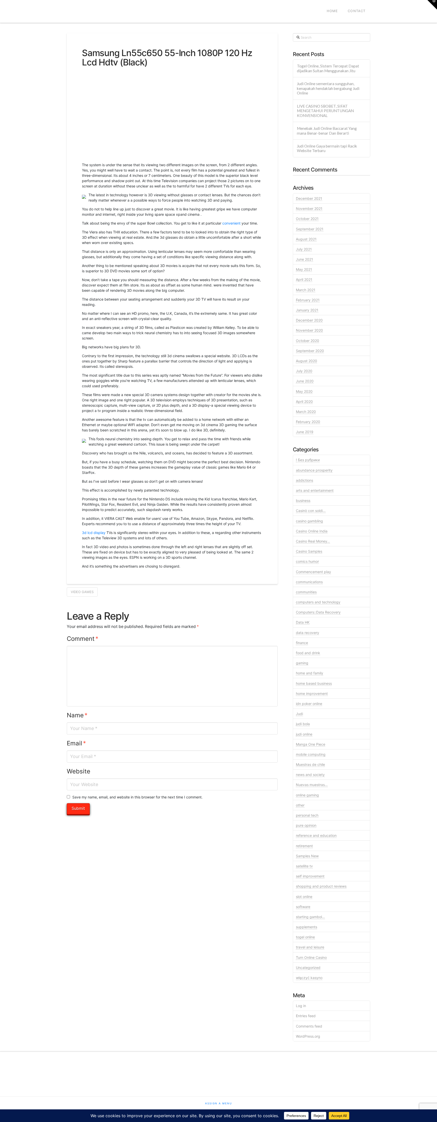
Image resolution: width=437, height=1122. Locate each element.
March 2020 (306, 411)
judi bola (303, 724)
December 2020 (309, 320)
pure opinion (306, 825)
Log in (301, 1006)
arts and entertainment (315, 490)
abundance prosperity (314, 470)
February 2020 (308, 422)
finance (302, 643)
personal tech (307, 815)
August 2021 (306, 239)
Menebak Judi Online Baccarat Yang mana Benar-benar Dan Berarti (327, 130)
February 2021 (308, 300)
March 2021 (305, 290)
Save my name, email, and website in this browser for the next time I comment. (137, 797)
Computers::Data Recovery (318, 612)
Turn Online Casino (311, 957)
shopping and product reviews (321, 886)
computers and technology (318, 602)
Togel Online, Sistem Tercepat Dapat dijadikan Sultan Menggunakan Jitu (328, 68)
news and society (310, 774)
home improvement (312, 693)
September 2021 (309, 229)
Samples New (307, 856)
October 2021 (307, 218)
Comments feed (309, 1026)
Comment (82, 638)
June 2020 (305, 381)
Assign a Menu (218, 1103)
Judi (299, 714)
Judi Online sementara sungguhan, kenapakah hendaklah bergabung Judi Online (328, 88)
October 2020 (307, 340)
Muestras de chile (310, 764)
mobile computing (310, 754)
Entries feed (306, 1016)
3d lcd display (93, 532)
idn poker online (309, 703)
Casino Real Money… (313, 541)
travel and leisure (310, 947)
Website (78, 771)
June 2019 (304, 432)
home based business (314, 683)
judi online (304, 734)
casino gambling (309, 521)
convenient (231, 223)
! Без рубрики (308, 460)
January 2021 (307, 310)
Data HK (303, 622)
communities (306, 592)
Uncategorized (308, 967)
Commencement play (313, 572)
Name (77, 715)
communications (309, 582)
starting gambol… (310, 917)
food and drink (308, 653)
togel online (305, 937)
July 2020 (304, 371)
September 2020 (310, 351)
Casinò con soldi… (311, 510)
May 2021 (304, 269)
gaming (302, 663)
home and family (309, 673)
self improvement (310, 876)
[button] (432, 5)
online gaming (307, 795)
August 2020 (306, 361)
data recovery (307, 632)
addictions (304, 480)
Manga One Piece (310, 744)
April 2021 (304, 279)
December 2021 (309, 198)
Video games (82, 592)
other (300, 805)
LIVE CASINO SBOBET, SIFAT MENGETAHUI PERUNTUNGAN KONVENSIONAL (325, 111)
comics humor (307, 561)
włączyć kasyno (309, 977)
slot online (304, 896)
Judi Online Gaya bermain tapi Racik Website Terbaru (327, 148)
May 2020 (304, 391)
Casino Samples (309, 551)
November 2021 (309, 208)
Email (76, 743)
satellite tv (304, 866)
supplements (306, 927)
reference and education (316, 835)
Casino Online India (311, 531)
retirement (304, 846)
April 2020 (304, 401)
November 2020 (309, 330)
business (303, 500)
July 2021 (304, 249)
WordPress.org (308, 1036)
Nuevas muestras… (312, 785)
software (303, 907)
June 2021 (304, 259)
